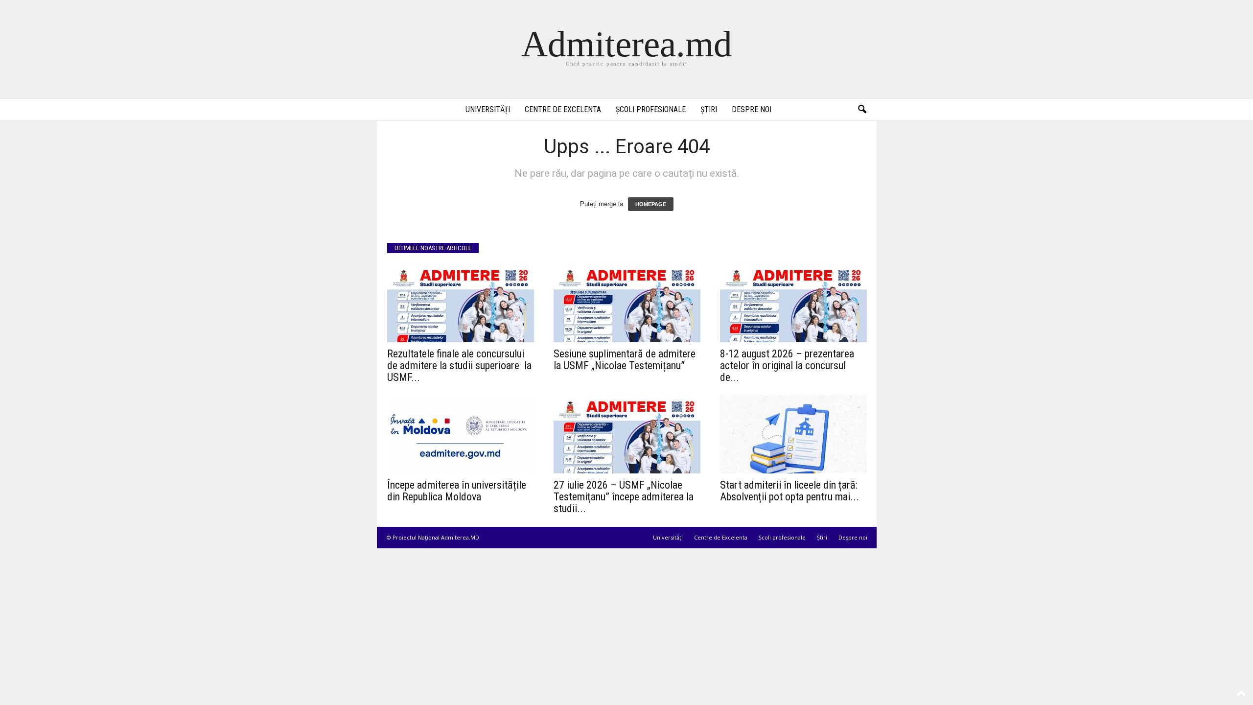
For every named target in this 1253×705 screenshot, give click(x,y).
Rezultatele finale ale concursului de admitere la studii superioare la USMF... (460, 365)
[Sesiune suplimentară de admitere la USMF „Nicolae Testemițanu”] (627, 303)
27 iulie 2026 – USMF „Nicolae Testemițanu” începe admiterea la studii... (624, 497)
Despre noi (751, 109)
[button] (862, 109)
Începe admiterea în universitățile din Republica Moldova (456, 491)
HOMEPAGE (650, 204)
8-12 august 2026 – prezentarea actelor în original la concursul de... (787, 365)
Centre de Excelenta (563, 109)
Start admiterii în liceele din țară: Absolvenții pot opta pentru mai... (789, 491)
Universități (487, 109)
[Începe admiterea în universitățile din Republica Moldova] (460, 434)
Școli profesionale (651, 109)
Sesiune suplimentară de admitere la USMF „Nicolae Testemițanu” (625, 360)
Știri (708, 109)
